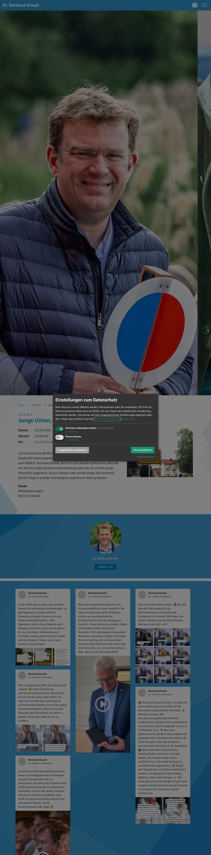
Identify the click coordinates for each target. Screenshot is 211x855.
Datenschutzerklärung (107, 419)
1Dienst (71, 431)
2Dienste (72, 439)
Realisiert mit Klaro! (145, 457)
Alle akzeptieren (142, 450)
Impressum (128, 419)
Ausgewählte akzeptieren (72, 450)
